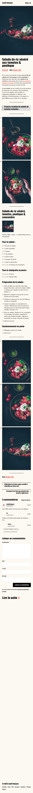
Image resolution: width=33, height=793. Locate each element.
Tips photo (22, 787)
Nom (3, 561)
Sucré (9, 787)
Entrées (15, 70)
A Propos (29, 787)
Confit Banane (7, 3)
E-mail (4, 569)
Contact (4, 789)
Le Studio (4, 787)
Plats (19, 70)
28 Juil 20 (5, 70)
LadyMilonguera (10, 504)
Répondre (29, 505)
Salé (13, 787)
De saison (17, 787)
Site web (4, 576)
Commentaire (6, 542)
